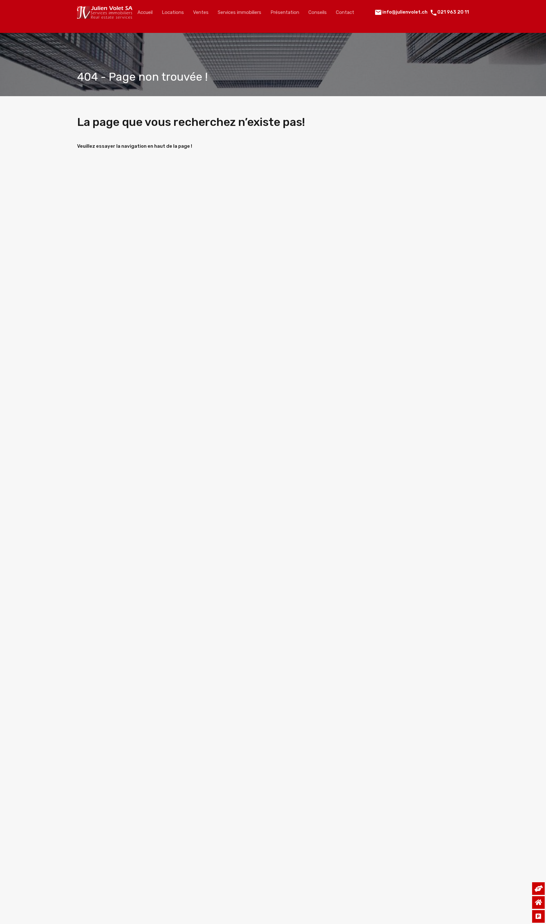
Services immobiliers (239, 12)
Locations (173, 12)
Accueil (145, 12)
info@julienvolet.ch (405, 12)
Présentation (284, 12)
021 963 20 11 (453, 12)
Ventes (201, 12)
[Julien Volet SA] (104, 16)
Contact (345, 12)
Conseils (317, 12)
